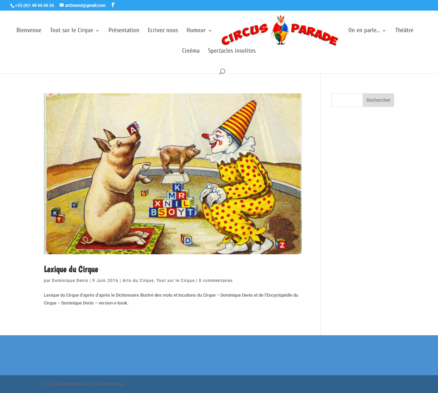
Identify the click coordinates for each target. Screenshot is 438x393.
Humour (196, 31)
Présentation (123, 31)
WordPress (115, 384)
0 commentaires (216, 280)
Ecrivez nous (163, 31)
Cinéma (190, 51)
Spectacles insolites (232, 51)
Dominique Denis (70, 280)
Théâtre (404, 31)
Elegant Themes (72, 384)
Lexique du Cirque (71, 268)
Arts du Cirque (138, 280)
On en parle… (364, 31)
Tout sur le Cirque (71, 31)
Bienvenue (28, 31)
